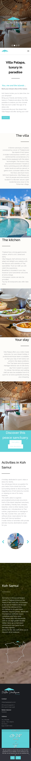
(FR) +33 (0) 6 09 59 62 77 (8, 705)
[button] (3, 541)
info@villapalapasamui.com (9, 702)
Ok (12, 757)
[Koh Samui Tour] (15, 541)
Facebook (4, 712)
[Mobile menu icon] (28, 51)
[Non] (29, 754)
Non (18, 757)
